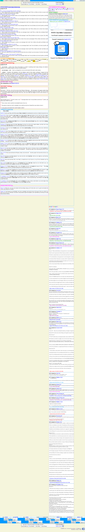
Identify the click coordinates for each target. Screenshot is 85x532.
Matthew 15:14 (4, 140)
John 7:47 (2, 152)
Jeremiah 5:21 (3, 127)
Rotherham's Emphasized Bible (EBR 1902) (9, 31)
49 (5, 152)
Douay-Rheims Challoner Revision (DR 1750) (10, 37)
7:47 (58, 9)
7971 (43, 59)
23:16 (50, 9)
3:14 (52, 10)
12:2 (65, 8)
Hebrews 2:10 (44, 75)
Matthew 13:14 (4, 134)
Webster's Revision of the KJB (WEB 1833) (9, 24)
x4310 (4, 59)
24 (7, 143)
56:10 (55, 8)
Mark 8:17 (3, 148)
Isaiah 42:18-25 (15, 83)
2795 (27, 59)
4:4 (54, 10)
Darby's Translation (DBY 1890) (7, 27)
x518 (15, 59)
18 (5, 148)
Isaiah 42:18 (39, 78)
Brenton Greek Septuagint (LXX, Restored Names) (11, 51)
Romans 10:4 (38, 75)
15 (7, 134)
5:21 (61, 8)
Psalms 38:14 (3, 78)
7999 (17, 60)
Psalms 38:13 (45, 77)
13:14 (69, 8)
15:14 (72, 8)
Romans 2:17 (3, 166)
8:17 (54, 9)
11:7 (71, 9)
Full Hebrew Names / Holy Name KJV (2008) (10, 54)
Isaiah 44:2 (25, 73)
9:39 (60, 9)
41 (62, 9)
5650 (22, 59)
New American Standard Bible (7, 11)
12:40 (65, 9)
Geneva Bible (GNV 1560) (6, 41)
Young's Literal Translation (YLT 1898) (8, 34)
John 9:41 (3, 159)
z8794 (19, 60)
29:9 (53, 8)
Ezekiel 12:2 (3, 131)
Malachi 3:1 (27, 75)
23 (6, 166)
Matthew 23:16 (4, 143)
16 (7, 140)
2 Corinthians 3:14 (4, 176)
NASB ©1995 (16, 11)
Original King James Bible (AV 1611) (8, 44)
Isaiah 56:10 (3, 121)
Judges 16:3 (3, 191)
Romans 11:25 (3, 173)
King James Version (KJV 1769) (7, 14)
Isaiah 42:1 (16, 75)
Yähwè (28, 61)
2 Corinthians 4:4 (4, 180)
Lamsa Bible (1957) (4, 47)
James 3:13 (3, 188)
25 (72, 9)
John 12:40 (3, 162)
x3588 (13, 59)
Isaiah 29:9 (3, 115)
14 (5, 115)
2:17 (69, 9)
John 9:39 (3, 156)
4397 (36, 59)
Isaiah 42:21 (31, 76)
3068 (32, 60)
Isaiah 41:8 (38, 74)
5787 (10, 59)
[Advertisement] (80, 48)
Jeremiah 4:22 (3, 124)
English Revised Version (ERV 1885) (8, 17)
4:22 (59, 8)
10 (6, 169)
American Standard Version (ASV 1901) (9, 21)
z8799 (45, 59)
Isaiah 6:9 (2, 113)
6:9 (50, 8)
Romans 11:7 (3, 169)
